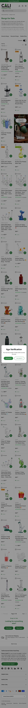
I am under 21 (19, 358)
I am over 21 (8, 358)
